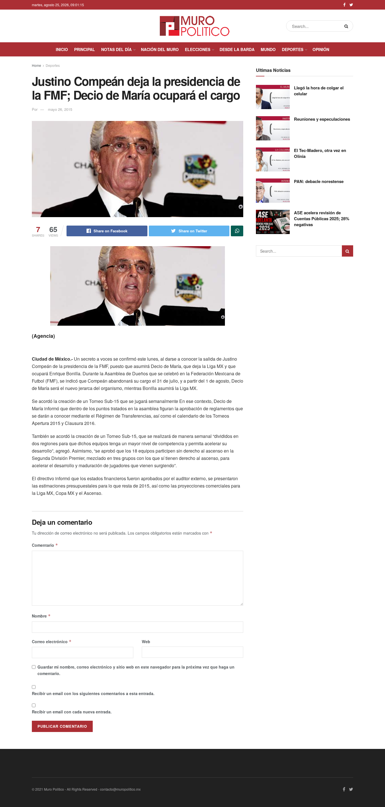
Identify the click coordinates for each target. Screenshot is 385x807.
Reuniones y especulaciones (322, 119)
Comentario (45, 545)
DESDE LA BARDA (237, 49)
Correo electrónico (52, 641)
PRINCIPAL (84, 49)
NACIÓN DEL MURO (160, 49)
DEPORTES (292, 49)
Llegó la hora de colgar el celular (319, 91)
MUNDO (268, 49)
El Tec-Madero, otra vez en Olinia (320, 153)
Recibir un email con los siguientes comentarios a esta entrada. (93, 693)
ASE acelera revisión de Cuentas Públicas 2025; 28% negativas (321, 219)
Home (36, 65)
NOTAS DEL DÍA (116, 49)
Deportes (53, 65)
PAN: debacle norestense (319, 181)
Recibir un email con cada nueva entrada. (72, 712)
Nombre (41, 616)
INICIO (62, 49)
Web (146, 641)
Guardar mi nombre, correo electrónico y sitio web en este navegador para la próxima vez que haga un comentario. (135, 670)
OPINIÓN (321, 49)
